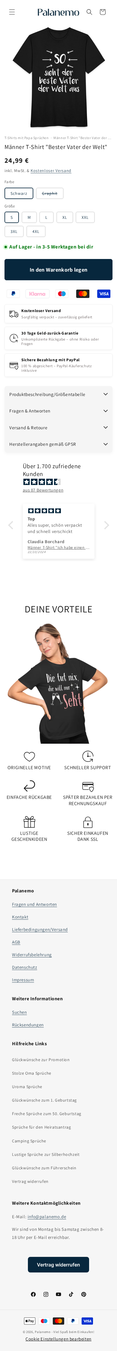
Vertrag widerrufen (30, 1181)
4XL (36, 231)
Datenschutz (24, 967)
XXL (85, 217)
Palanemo (43, 1332)
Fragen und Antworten (34, 904)
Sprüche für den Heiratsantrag (41, 1127)
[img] (61, 482)
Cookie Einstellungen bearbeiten (59, 1339)
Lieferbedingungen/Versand (40, 929)
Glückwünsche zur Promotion (41, 1059)
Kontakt (20, 917)
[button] (12, 12)
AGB (16, 942)
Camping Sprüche (29, 1141)
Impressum (23, 980)
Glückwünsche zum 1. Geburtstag (44, 1100)
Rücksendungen (28, 1025)
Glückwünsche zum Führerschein (44, 1168)
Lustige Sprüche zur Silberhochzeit (46, 1154)
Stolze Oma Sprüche (31, 1073)
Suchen (19, 1012)
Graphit (53, 194)
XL (64, 217)
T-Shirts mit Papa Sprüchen (26, 138)
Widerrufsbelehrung (32, 954)
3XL (14, 231)
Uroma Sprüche (27, 1086)
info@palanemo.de (47, 1216)
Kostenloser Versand (51, 170)
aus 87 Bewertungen (43, 490)
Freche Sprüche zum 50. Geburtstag (46, 1113)
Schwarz (18, 193)
